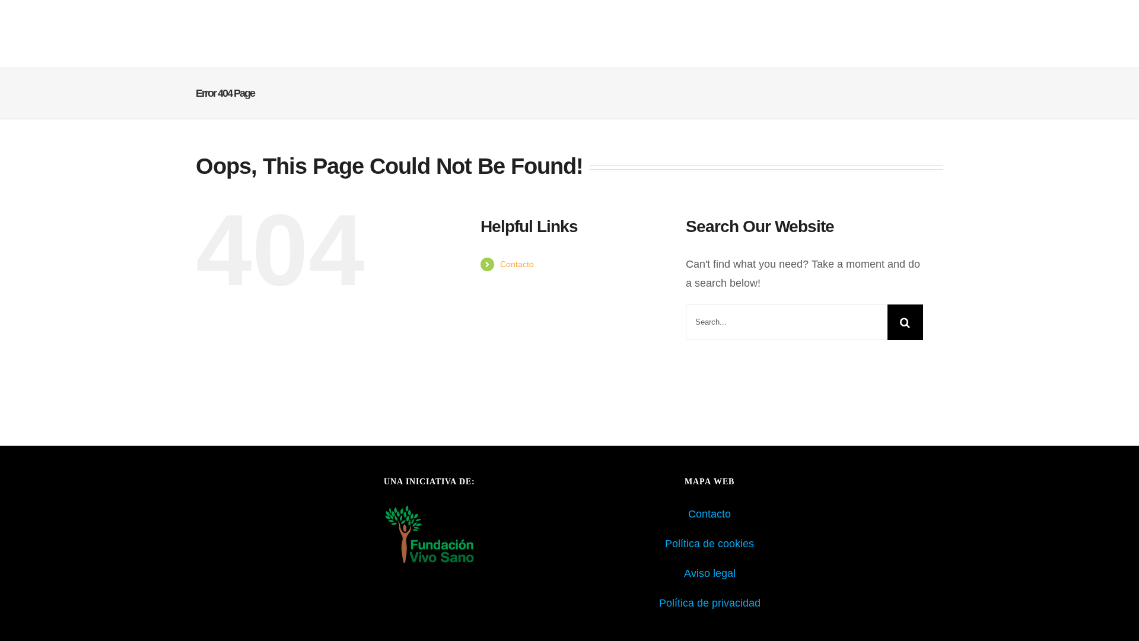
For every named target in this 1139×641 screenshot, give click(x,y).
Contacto (517, 264)
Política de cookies (709, 544)
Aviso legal (710, 573)
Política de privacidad (710, 603)
